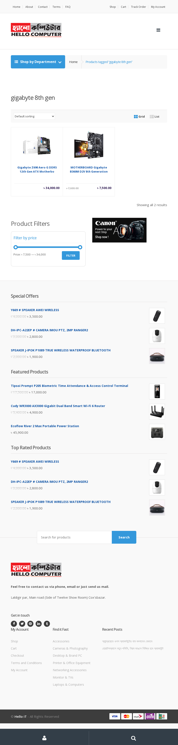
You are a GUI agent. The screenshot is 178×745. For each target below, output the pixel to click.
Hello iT (21, 716)
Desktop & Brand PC (67, 655)
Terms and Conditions (26, 663)
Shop (113, 6)
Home (16, 6)
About (29, 6)
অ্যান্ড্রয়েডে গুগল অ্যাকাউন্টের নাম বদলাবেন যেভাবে (127, 641)
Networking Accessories (70, 670)
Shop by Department (38, 61)
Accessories (61, 641)
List (156, 116)
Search (124, 537)
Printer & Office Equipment (72, 663)
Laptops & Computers (68, 684)
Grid (141, 116)
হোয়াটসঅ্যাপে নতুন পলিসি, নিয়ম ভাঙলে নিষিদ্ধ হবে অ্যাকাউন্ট (132, 648)
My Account (158, 6)
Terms (56, 6)
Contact (43, 6)
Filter (70, 255)
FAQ (68, 6)
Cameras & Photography (70, 648)
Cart (123, 6)
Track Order (138, 6)
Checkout (17, 655)
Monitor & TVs (63, 677)
